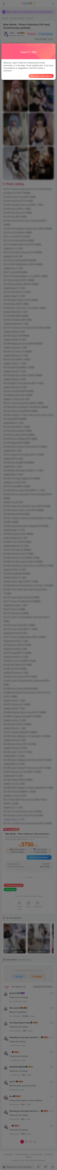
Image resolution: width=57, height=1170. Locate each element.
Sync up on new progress (41, 76)
